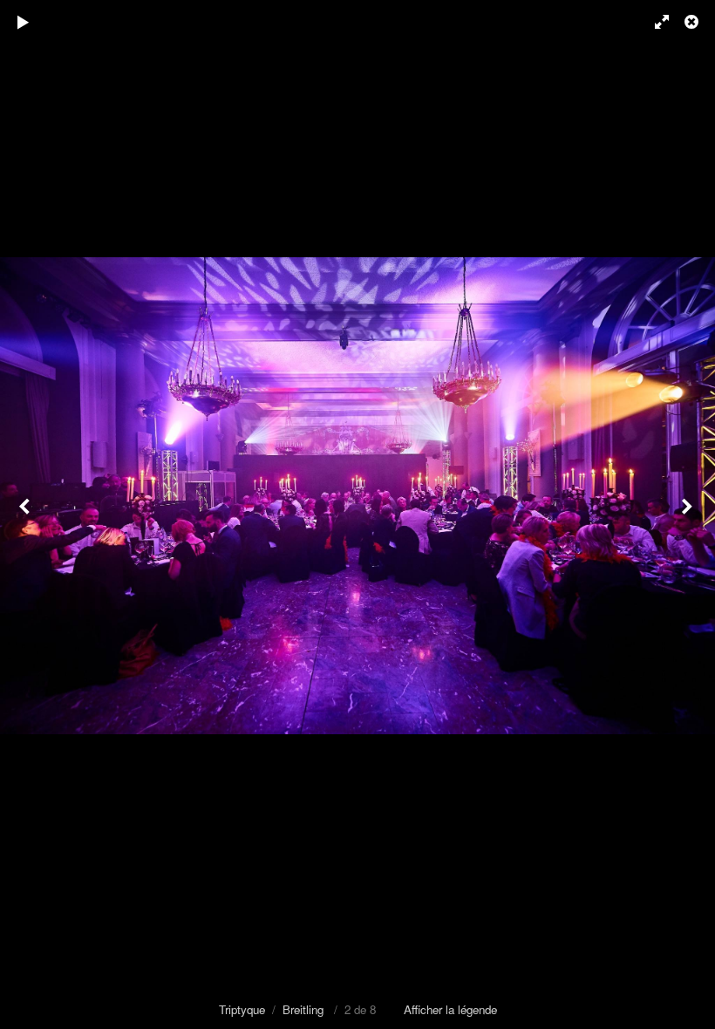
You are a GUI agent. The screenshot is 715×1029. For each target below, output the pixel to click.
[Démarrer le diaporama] (23, 22)
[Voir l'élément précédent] (26, 514)
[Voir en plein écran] (654, 22)
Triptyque (242, 1009)
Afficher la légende (450, 1009)
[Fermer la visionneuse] (693, 22)
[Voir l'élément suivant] (689, 514)
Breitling (303, 1009)
